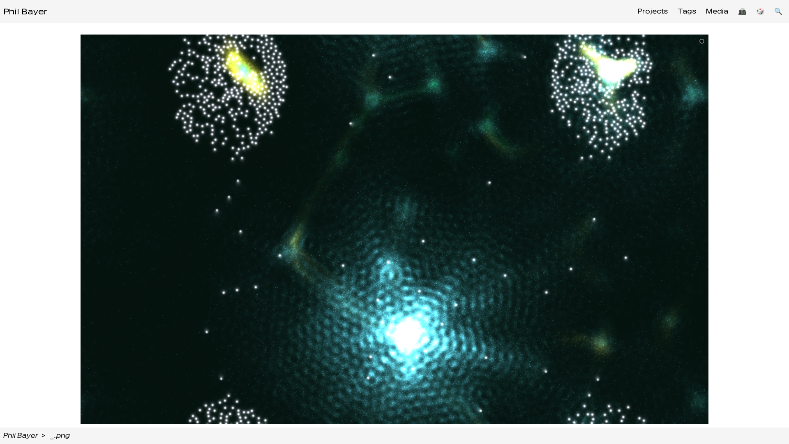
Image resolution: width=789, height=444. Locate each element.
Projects (653, 11)
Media (717, 11)
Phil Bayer (25, 11)
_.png (60, 435)
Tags (687, 11)
